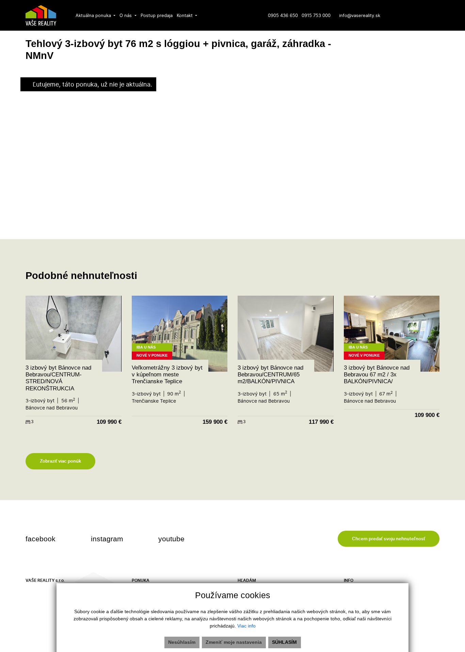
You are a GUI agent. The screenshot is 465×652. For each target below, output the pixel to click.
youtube (172, 539)
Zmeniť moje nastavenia (234, 642)
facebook (42, 539)
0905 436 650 (283, 15)
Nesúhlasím (181, 642)
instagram (108, 539)
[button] (95, 15)
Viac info (246, 625)
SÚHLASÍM (284, 642)
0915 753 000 (316, 15)
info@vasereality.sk (359, 15)
